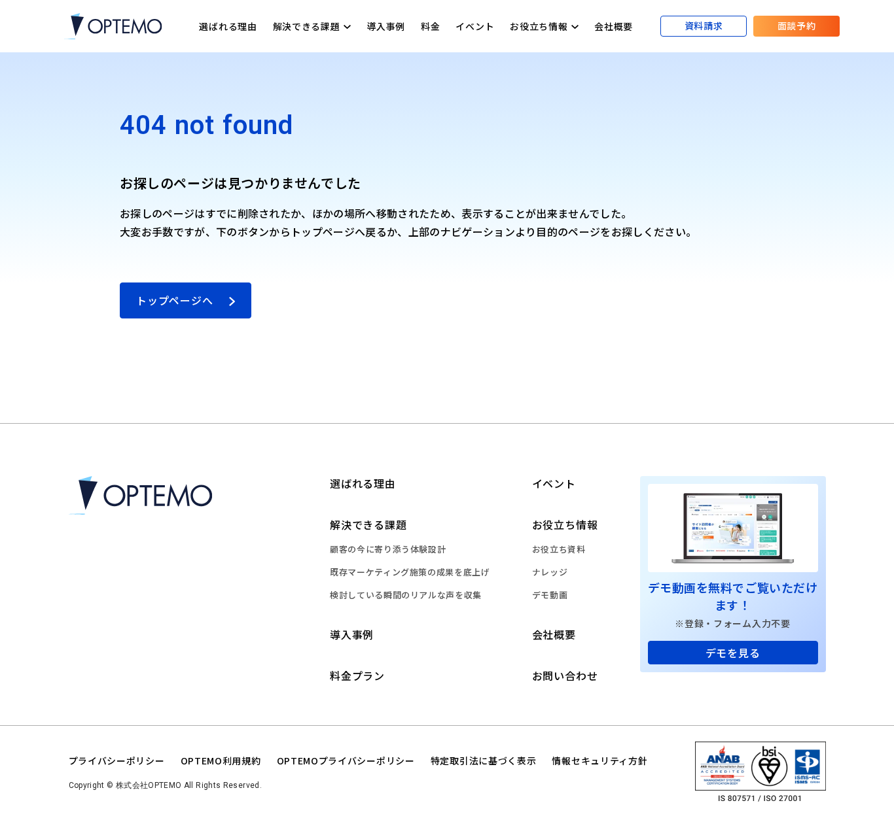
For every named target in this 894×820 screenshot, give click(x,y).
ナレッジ (550, 572)
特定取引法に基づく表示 (484, 760)
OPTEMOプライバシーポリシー (346, 760)
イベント (475, 26)
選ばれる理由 (228, 26)
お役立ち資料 (559, 549)
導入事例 (386, 26)
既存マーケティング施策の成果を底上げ (410, 572)
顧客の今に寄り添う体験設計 (388, 549)
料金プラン (357, 675)
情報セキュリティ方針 (599, 760)
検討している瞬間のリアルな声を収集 (406, 595)
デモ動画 (550, 595)
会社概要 (613, 26)
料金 (430, 26)
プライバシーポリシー (117, 760)
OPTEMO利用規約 (221, 760)
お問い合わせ (565, 675)
